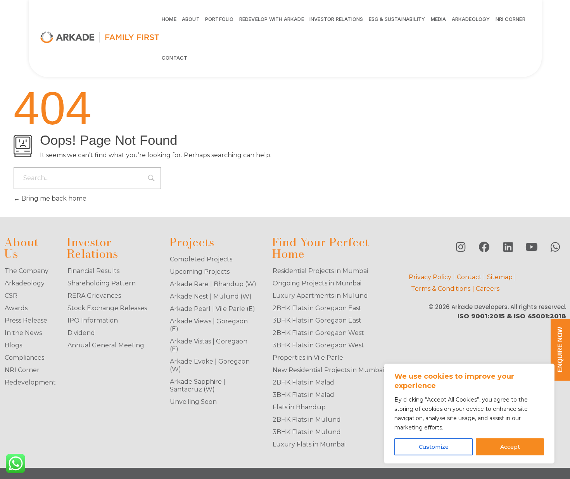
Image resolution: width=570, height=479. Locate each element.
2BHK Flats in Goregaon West (318, 333)
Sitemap (500, 277)
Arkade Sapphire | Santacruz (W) (197, 385)
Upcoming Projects (200, 271)
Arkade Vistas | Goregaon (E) (208, 345)
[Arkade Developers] (99, 37)
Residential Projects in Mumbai (320, 271)
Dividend (81, 333)
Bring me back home (53, 198)
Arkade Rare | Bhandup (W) (213, 284)
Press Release (26, 320)
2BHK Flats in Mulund (307, 419)
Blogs (13, 345)
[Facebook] (484, 247)
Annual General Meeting (105, 345)
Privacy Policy (430, 277)
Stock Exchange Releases (107, 308)
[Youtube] (531, 247)
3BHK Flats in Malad (303, 394)
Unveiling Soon (193, 401)
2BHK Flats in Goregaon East (317, 308)
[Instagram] (461, 247)
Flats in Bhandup (299, 407)
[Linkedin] (508, 247)
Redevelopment (29, 382)
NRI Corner (22, 370)
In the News (23, 333)
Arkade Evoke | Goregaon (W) (210, 365)
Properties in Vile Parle (308, 357)
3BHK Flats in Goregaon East (317, 320)
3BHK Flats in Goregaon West (318, 345)
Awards (16, 308)
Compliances (24, 357)
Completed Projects (201, 259)
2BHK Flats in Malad (303, 382)
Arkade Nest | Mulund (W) (211, 296)
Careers (487, 288)
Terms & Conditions (440, 288)
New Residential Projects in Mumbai (328, 370)
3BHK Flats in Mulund (307, 432)
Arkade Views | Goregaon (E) (209, 325)
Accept (510, 446)
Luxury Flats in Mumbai (309, 444)
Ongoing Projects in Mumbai (317, 283)
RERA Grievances (94, 295)
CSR (11, 295)
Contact (469, 277)
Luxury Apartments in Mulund (320, 295)
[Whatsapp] (555, 247)
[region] (469, 414)
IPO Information (92, 320)
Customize (434, 446)
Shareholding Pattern (101, 283)
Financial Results (93, 271)
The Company (26, 271)
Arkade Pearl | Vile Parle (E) (212, 308)
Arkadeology (25, 283)
